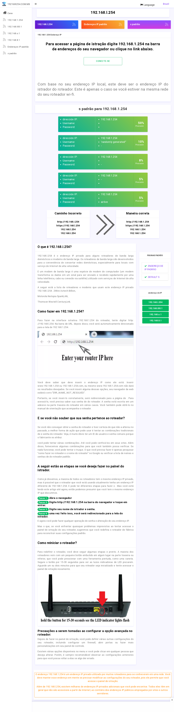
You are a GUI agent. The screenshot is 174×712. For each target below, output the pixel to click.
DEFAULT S (153, 277)
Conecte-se (103, 61)
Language (149, 4)
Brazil (166, 4)
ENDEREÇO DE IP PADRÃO (153, 268)
